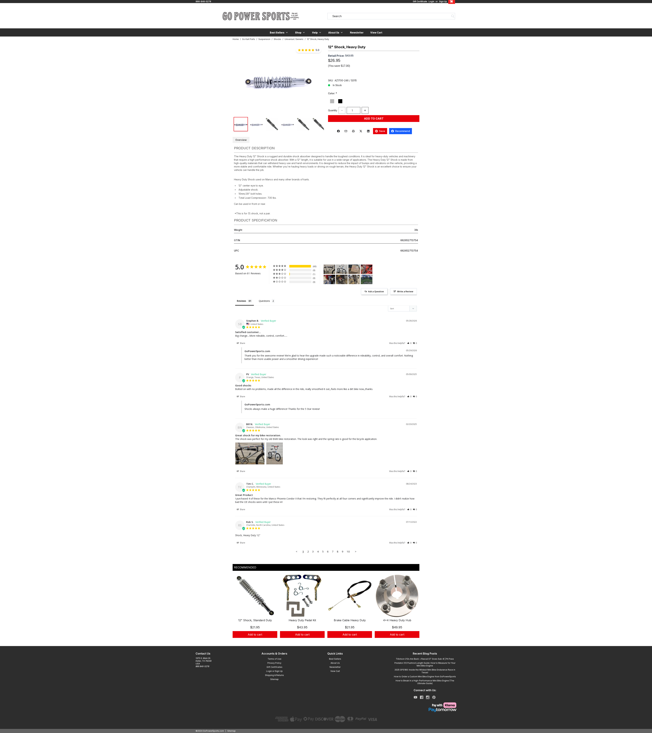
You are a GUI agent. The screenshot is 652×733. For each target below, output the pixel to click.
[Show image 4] (287, 124)
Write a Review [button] (405, 291)
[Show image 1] (241, 124)
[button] (279, 32)
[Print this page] (353, 131)
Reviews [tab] (241, 300)
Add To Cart (374, 118)
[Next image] (317, 79)
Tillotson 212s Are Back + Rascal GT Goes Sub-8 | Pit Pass (425, 659)
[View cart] (451, 1)
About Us (335, 663)
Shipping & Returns (274, 675)
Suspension (264, 39)
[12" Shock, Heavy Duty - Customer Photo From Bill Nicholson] (329, 269)
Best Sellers (335, 659)
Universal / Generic (294, 39)
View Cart (376, 32)
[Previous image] (238, 79)
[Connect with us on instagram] (428, 697)
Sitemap (274, 679)
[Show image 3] (272, 124)
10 (348, 551)
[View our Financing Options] (424, 710)
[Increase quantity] (365, 110)
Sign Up (443, 1)
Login (431, 1)
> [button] (355, 551)
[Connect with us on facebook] (422, 697)
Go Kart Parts (248, 39)
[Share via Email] (346, 131)
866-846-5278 (203, 1)
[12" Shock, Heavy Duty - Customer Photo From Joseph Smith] (354, 279)
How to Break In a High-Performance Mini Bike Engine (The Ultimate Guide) (425, 682)
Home (236, 39)
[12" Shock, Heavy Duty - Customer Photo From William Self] (366, 269)
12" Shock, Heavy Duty (318, 39)
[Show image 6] (319, 124)
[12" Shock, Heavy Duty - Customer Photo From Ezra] (342, 279)
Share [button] (242, 343)
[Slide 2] (328, 642)
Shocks (277, 39)
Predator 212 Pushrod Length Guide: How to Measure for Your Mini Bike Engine (424, 664)
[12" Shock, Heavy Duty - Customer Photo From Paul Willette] (354, 269)
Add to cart (255, 634)
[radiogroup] (373, 101)
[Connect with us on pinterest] (434, 697)
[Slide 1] (324, 642)
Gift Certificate (420, 1)
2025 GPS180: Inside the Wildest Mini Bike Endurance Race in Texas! (425, 671)
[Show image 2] (256, 124)
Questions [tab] (264, 300)
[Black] (340, 101)
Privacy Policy (274, 663)
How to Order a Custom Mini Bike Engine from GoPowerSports (425, 676)
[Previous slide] (238, 610)
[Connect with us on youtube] (415, 697)
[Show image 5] (303, 124)
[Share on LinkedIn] (368, 131)
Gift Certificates (274, 667)
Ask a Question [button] (376, 291)
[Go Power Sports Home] (261, 16)
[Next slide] (414, 610)
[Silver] (332, 101)
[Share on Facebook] (338, 131)
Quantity (332, 110)
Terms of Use (274, 659)
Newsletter (357, 32)
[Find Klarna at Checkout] (424, 705)
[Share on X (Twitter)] (361, 131)
